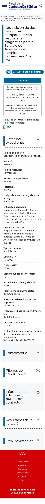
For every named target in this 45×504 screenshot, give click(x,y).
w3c (22, 480)
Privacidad (22, 465)
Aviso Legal (22, 462)
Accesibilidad (22, 473)
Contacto (22, 469)
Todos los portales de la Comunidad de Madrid (22, 491)
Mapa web (22, 476)
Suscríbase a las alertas (29, 72)
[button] (4, 5)
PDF (8, 127)
